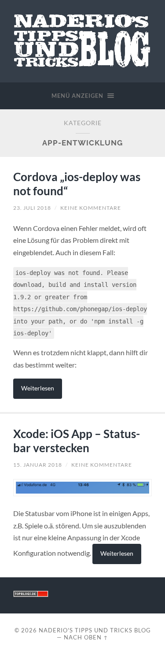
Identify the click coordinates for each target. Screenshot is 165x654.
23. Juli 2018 (32, 207)
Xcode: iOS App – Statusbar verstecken (76, 441)
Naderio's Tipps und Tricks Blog (95, 630)
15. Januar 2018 (37, 464)
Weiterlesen (37, 388)
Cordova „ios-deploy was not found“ (76, 184)
